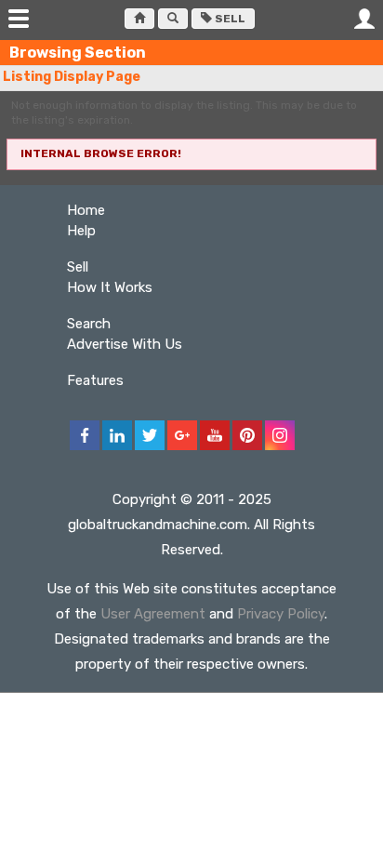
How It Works (109, 287)
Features (95, 380)
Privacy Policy (280, 613)
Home (86, 210)
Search (89, 323)
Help (81, 230)
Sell (228, 18)
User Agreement (152, 613)
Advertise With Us (124, 344)
